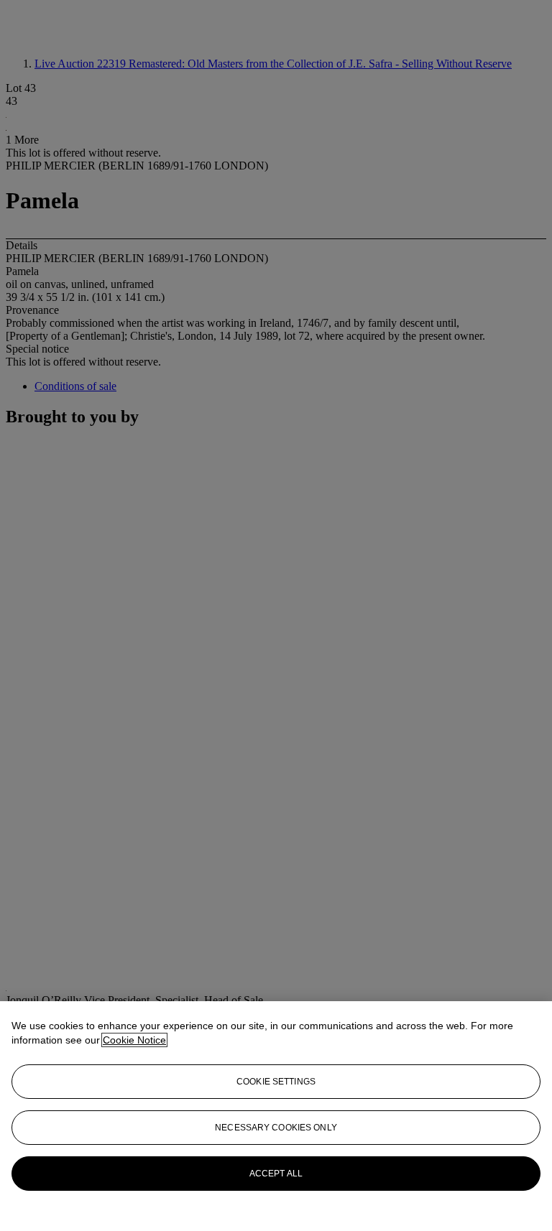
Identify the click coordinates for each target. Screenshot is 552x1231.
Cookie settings (276, 1082)
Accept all (276, 1174)
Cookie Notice (134, 1040)
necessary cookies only (276, 1128)
